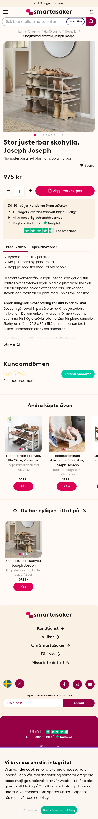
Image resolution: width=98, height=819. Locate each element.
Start (20, 31)
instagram (75, 684)
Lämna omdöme (78, 374)
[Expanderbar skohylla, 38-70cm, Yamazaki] (23, 434)
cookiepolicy (38, 797)
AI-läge (77, 21)
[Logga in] (18, 684)
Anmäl (78, 703)
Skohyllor (71, 31)
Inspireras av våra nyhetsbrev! (49, 695)
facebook (62, 684)
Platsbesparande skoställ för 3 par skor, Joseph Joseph (66, 460)
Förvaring (33, 31)
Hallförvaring (52, 31)
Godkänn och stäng (59, 810)
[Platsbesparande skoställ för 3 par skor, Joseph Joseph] (67, 434)
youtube (88, 684)
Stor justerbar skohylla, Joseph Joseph (23, 563)
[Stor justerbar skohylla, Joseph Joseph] (23, 539)
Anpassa (30, 810)
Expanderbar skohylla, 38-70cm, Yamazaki (23, 458)
